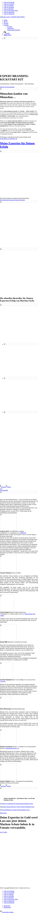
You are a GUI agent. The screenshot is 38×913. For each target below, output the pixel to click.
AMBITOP (22, 533)
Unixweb (2, 681)
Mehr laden (3, 813)
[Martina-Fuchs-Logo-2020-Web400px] (12, 17)
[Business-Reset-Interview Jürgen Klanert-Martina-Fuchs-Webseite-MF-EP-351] (19, 807)
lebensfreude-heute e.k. (12, 748)
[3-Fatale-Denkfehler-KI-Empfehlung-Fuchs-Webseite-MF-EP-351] (19, 810)
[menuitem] (21, 20)
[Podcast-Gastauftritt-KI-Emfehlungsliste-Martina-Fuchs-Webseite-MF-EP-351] (19, 803)
